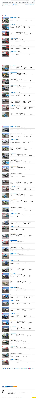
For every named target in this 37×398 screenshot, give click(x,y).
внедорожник (18, 2)
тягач (31, 2)
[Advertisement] (17, 10)
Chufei (28, 368)
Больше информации (20, 397)
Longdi (12, 368)
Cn (34, 1)
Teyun (3, 369)
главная (3, 2)
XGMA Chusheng (8, 368)
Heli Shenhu (22, 368)
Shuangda (33, 368)
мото (16, 2)
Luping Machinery (17, 368)
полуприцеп (33, 2)
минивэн (14, 2)
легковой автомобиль (6, 2)
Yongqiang (5, 369)
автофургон (25, 2)
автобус (20, 2)
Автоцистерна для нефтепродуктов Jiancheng (29, 4)
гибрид (12, 2)
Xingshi (30, 368)
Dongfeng (15, 368)
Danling (2, 369)
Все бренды (3, 368)
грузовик (23, 2)
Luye (31, 368)
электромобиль (10, 2)
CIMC (26, 368)
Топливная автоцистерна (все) (5, 4)
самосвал (27, 2)
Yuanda (7, 369)
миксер (29, 2)
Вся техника (15, 4)
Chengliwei (25, 368)
